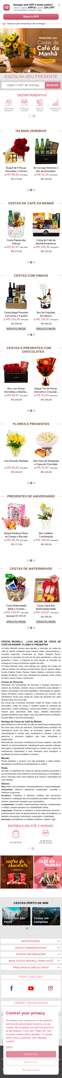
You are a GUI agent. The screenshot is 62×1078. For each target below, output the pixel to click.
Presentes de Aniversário (31, 496)
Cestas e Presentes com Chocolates (29, 349)
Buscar (52, 85)
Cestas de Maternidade (31, 568)
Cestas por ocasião (24, 109)
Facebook (11, 988)
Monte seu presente (8, 109)
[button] (29, 71)
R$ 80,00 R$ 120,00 (45, 842)
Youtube (31, 988)
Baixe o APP (31, 16)
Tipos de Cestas (40, 109)
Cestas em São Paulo (14, 920)
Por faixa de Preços (55, 109)
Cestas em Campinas (41, 920)
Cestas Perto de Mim (31, 903)
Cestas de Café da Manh (31, 203)
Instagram (50, 988)
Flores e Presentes (31, 424)
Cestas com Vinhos (31, 275)
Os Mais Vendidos (31, 131)
